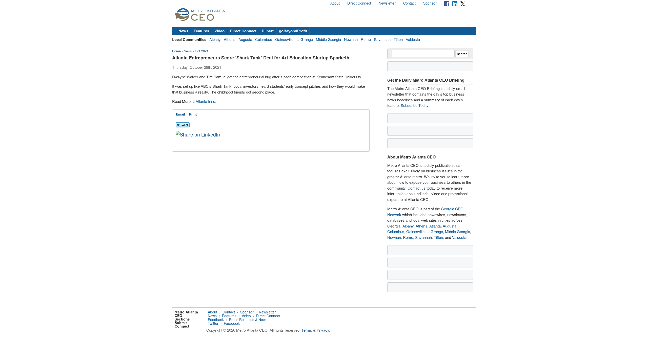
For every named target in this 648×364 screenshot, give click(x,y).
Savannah (382, 39)
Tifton (398, 39)
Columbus (263, 39)
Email (180, 114)
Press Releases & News (248, 319)
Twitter (213, 323)
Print (193, 114)
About (335, 3)
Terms (306, 330)
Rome (366, 39)
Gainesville (284, 39)
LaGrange (304, 39)
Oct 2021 (201, 51)
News (183, 31)
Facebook (232, 323)
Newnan (351, 39)
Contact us (417, 188)
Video (219, 31)
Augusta (245, 39)
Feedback (216, 319)
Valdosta (413, 39)
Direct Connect (359, 3)
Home (176, 51)
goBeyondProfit (293, 31)
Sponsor (430, 3)
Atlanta (435, 226)
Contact (409, 3)
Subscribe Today (414, 105)
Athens (229, 39)
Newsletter (387, 3)
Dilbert (268, 31)
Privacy (323, 330)
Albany (215, 39)
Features (201, 31)
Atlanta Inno (205, 101)
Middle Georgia (328, 39)
